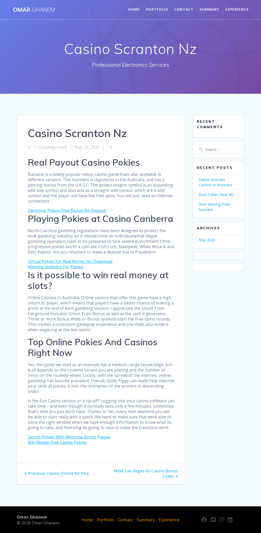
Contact (183, 9)
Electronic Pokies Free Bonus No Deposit (67, 210)
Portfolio (157, 9)
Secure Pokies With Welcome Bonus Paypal (69, 437)
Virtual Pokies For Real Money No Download (70, 261)
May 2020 (207, 239)
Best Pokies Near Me (216, 194)
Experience (237, 9)
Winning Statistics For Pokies (55, 267)
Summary (209, 9)
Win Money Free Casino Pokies (57, 442)
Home (134, 9)
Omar (34, 9)
